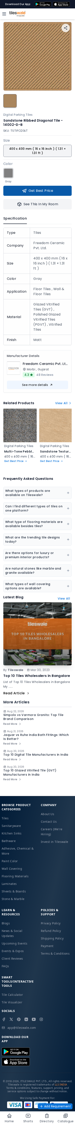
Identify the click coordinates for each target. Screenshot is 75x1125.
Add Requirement (57, 1106)
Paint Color (10, 861)
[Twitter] (11, 1019)
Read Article (14, 693)
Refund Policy (51, 931)
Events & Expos (13, 951)
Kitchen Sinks (11, 833)
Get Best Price (41, 190)
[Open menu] (4, 13)
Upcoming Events (14, 943)
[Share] (65, 28)
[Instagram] (41, 1019)
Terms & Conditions (55, 953)
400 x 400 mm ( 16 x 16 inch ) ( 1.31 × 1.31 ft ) (37, 151)
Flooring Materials (15, 876)
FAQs (5, 966)
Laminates (9, 884)
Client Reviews (12, 959)
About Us (47, 814)
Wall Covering (12, 869)
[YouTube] (34, 1019)
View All (61, 403)
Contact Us (49, 822)
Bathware (9, 841)
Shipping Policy (52, 938)
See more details (35, 385)
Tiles (5, 818)
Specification (15, 218)
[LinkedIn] (26, 1019)
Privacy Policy (51, 923)
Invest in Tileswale (54, 842)
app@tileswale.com (22, 1028)
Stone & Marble (13, 899)
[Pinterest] (19, 1019)
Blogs (6, 923)
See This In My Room (41, 204)
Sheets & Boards (14, 891)
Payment (47, 946)
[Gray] (8, 173)
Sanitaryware (11, 826)
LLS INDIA (61, 1084)
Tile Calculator (12, 995)
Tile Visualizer (12, 1002)
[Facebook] (4, 1019)
